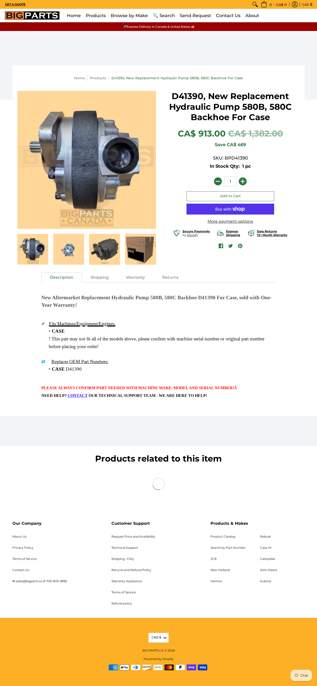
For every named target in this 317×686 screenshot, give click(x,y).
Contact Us (20, 570)
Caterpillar (267, 559)
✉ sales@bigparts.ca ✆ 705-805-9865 (39, 581)
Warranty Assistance (126, 581)
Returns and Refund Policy (131, 570)
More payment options (230, 221)
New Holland (220, 570)
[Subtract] (218, 181)
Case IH (265, 547)
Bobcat (265, 536)
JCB (213, 559)
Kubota (265, 581)
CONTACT (78, 395)
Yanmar (216, 581)
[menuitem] (255, 4)
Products (98, 78)
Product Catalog (223, 536)
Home (79, 78)
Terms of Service (24, 559)
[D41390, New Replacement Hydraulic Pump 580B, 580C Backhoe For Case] (32, 249)
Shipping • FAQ (122, 559)
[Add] (243, 181)
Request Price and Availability (133, 536)
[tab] (61, 277)
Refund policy (121, 603)
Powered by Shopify (159, 659)
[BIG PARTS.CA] (32, 15)
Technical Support (124, 547)
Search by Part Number (228, 547)
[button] (274, 4)
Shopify (192, 235)
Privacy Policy (22, 547)
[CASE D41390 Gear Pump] (68, 249)
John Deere (268, 570)
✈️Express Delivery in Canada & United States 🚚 (158, 26)
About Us (19, 536)
